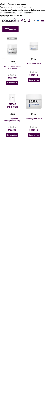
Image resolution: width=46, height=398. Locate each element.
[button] (42, 20)
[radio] (12, 62)
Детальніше (12, 83)
